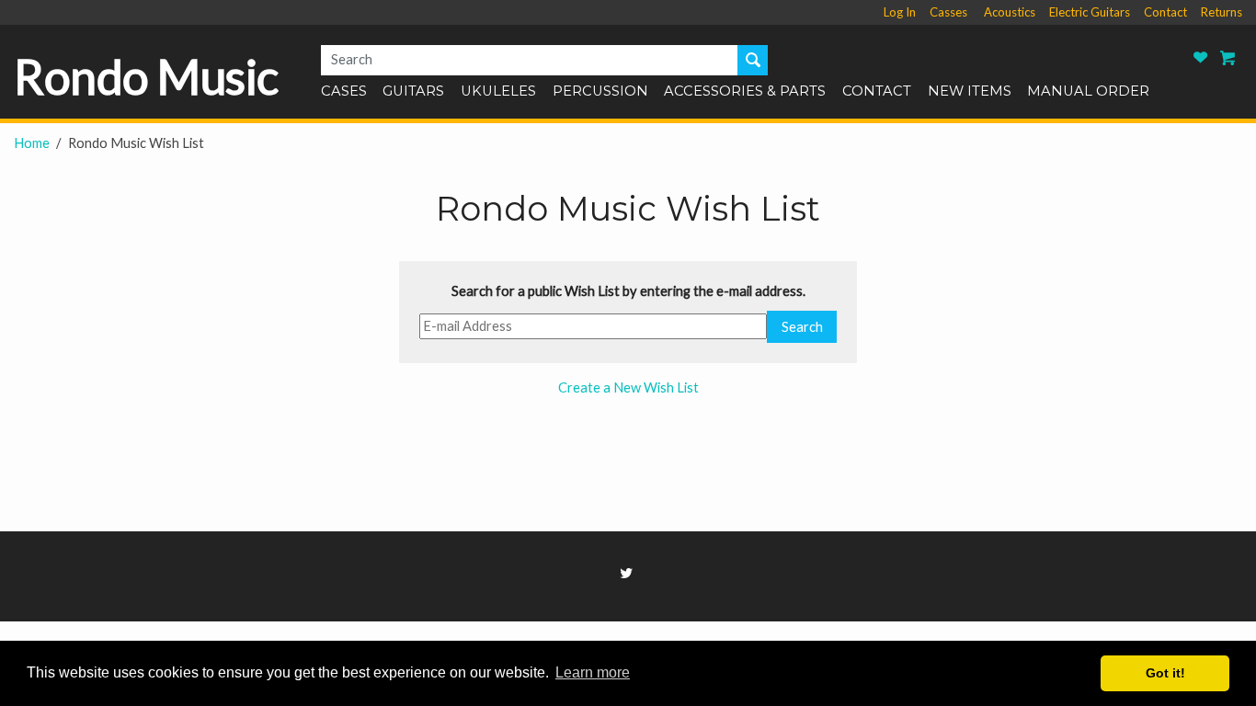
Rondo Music (146, 76)
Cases (344, 92)
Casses (948, 12)
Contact (1165, 12)
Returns (1221, 12)
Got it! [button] (1165, 673)
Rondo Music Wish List (1201, 57)
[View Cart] (1228, 57)
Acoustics (1009, 12)
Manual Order (1088, 92)
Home (32, 143)
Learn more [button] (592, 672)
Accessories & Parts (745, 92)
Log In (900, 12)
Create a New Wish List (628, 387)
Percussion (600, 92)
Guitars (413, 92)
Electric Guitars (1089, 12)
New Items (969, 92)
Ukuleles (498, 92)
